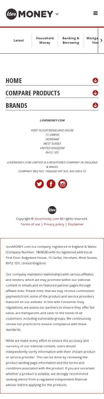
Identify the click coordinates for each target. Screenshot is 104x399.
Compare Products (33, 92)
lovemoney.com (47, 219)
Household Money (45, 40)
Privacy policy (54, 224)
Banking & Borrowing (70, 40)
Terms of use (30, 224)
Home (14, 80)
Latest (19, 40)
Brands (16, 105)
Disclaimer (76, 224)
